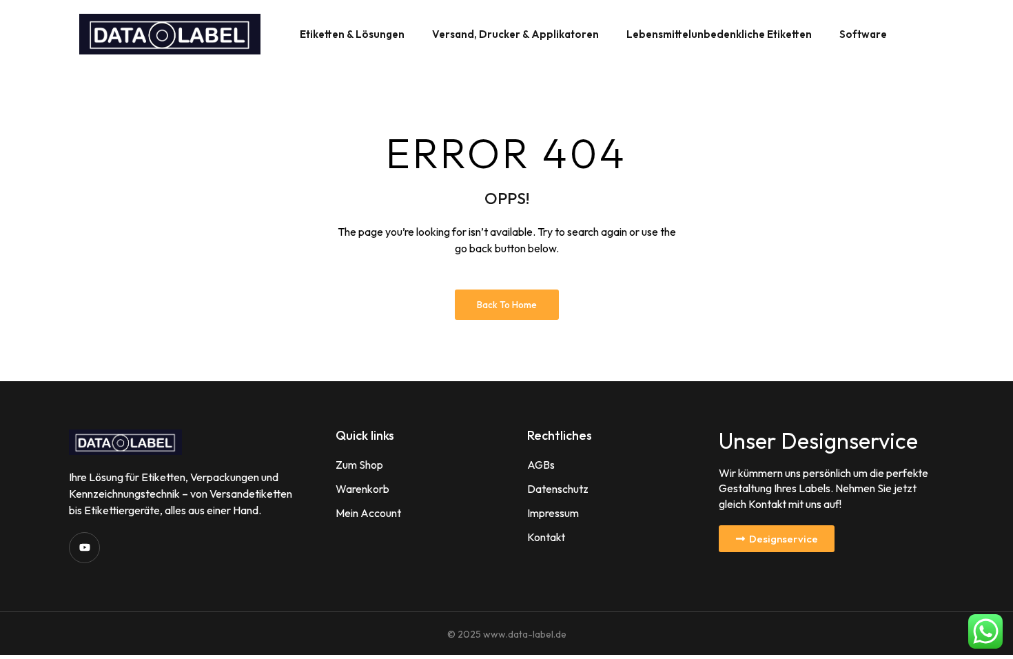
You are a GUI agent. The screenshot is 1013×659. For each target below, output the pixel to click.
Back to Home (507, 304)
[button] (777, 538)
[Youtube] (84, 547)
